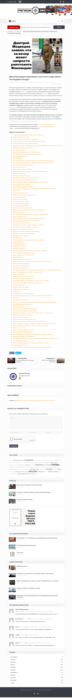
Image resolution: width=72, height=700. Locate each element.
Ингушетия (13, 469)
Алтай (33, 465)
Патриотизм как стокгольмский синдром (41, 619)
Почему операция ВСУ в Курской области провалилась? (29, 210)
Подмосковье (13, 467)
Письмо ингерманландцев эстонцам (23, 330)
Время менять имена (19, 212)
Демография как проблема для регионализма (39, 643)
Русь (46, 472)
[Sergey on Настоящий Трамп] (11, 636)
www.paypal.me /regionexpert (47, 126)
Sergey (17, 635)
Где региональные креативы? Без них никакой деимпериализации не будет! (35, 188)
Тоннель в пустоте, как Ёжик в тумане (28, 588)
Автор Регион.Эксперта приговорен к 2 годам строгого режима (31, 280)
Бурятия (21, 467)
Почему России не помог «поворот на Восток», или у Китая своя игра (36, 611)
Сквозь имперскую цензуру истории (25, 361)
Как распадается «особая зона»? (22, 259)
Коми (34, 474)
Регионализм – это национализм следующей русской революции (37, 538)
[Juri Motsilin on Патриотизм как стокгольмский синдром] (11, 620)
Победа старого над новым (20, 287)
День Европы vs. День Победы (21, 266)
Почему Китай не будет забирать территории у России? (29, 225)
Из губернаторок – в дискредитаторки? (24, 253)
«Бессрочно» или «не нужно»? (21, 223)
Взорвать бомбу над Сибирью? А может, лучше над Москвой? (30, 326)
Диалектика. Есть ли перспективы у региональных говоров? (30, 250)
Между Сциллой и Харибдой (21, 137)
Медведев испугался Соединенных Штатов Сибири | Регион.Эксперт (35, 400)
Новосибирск (13, 474)
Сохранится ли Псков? (19, 246)
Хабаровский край (21, 471)
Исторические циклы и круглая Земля (23, 276)
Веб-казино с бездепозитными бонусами (29, 485)
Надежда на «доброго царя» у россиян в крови (26, 152)
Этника (12, 683)
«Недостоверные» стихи (20, 216)
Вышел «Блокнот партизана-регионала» (24, 319)
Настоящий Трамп (32, 635)
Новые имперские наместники (21, 263)
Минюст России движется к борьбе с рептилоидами (27, 272)
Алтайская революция (19, 173)
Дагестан (20, 462)
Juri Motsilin (19, 619)
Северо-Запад (32, 462)
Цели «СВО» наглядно (19, 167)
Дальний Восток (24, 473)
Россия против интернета (20, 199)
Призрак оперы (17, 257)
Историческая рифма (19, 244)
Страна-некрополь (18, 306)
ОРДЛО (45, 460)
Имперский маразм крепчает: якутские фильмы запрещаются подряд (33, 334)
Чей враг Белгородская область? (22, 278)
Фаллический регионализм (20, 317)
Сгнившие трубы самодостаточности (23, 293)
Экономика (13, 680)
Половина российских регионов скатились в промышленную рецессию (33, 160)
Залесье (44, 467)
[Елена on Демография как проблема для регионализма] (11, 644)
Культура (13, 662)
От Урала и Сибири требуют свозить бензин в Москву (28, 135)
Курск (11, 460)
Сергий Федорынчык (21, 609)
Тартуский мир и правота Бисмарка (23, 186)
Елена (17, 643)
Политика (51, 82)
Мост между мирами (19, 150)
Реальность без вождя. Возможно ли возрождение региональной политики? (37, 596)
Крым (28, 465)
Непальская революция (19, 156)
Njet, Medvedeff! (17, 158)
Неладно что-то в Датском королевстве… (24, 195)
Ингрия (49, 469)
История (36, 82)
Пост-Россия (16, 190)
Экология (13, 677)
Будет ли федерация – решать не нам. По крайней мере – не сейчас (38, 581)
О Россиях (20, 552)
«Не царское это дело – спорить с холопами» (26, 227)
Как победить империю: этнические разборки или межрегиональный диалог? (35, 338)
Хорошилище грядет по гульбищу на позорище (39, 627)
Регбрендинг (14, 672)
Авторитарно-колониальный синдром (23, 233)
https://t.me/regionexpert (46, 124)
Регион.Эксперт (13, 82)
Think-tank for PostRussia (20, 300)
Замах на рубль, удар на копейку (22, 169)
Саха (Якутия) (21, 465)
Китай (60, 462)
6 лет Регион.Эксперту (19, 197)
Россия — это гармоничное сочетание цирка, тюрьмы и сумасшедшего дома (35, 302)
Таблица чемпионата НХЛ (25, 499)
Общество (45, 82)
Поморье (41, 471)
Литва (55, 469)
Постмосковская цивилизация (26, 545)
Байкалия (42, 469)
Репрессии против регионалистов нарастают (26, 139)
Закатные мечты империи (20, 268)
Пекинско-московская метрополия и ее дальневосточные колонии (32, 261)
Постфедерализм (18, 238)
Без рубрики (14, 657)
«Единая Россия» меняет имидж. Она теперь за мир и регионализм (32, 347)
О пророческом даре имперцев (22, 304)
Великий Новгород (35, 467)
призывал (45, 93)
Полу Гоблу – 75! (17, 291)
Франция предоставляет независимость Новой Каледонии (29, 171)
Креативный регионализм (20, 193)
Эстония (46, 465)
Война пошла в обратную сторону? (23, 229)
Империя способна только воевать (23, 208)
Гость (17, 627)
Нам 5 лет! (16, 298)
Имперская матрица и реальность (22, 315)
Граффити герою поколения (21, 289)
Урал (59, 469)
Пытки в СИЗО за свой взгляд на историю (25, 310)
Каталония (40, 462)
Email (61, 84)
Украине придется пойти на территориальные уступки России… (31, 182)
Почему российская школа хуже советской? (25, 143)
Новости (40, 82)
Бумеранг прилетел (18, 242)
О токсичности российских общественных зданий (27, 283)
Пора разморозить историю (21, 341)
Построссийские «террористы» (21, 205)
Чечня (55, 467)
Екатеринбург (38, 460)
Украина (39, 464)
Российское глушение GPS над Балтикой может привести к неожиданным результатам (37, 270)
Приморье (58, 460)
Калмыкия (12, 465)
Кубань (11, 472)
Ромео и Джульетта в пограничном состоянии (26, 220)
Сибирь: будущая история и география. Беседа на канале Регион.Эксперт (34, 323)
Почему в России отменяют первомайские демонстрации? (29, 141)
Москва (33, 471)
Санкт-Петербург (51, 462)
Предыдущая (22, 358)
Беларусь (51, 460)
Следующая (50, 358)
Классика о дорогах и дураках (21, 175)
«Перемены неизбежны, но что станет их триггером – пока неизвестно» (33, 313)
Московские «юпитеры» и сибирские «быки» (25, 178)
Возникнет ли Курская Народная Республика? (26, 231)
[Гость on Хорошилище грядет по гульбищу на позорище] (11, 628)
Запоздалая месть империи (21, 235)
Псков (25, 462)
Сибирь (55, 464)
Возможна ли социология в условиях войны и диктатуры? (35, 573)
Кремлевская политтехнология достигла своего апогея (28, 218)
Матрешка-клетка (22, 566)
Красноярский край (23, 469)
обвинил (23, 91)
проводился (12, 107)
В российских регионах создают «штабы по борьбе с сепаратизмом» (32, 295)
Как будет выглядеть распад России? (23, 148)
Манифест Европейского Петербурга (23, 336)
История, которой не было (20, 345)
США (60, 472)
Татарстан (34, 469)
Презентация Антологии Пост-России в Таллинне (27, 154)
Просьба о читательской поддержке (23, 165)
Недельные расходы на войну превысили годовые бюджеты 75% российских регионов (38, 145)
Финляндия (13, 462)
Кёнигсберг (53, 471)
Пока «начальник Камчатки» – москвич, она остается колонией (31, 343)
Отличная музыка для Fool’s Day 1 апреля (25, 180)
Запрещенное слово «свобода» (22, 184)
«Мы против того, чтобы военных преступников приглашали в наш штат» (34, 163)
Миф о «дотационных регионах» (49, 361)
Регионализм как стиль (19, 328)
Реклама (13, 675)
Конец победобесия (18, 274)
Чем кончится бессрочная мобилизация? (24, 308)
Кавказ (26, 467)
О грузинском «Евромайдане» (21, 203)
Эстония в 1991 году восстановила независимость (23, 27)
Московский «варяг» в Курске (21, 201)
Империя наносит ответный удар (22, 332)
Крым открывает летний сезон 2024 (23, 255)
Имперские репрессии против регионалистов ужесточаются (30, 321)
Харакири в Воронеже (19, 248)
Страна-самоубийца (18, 285)
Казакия (50, 467)
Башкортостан (19, 460)
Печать (55, 84)
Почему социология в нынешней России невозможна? (28, 240)
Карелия (29, 460)
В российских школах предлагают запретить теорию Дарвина (30, 214)
